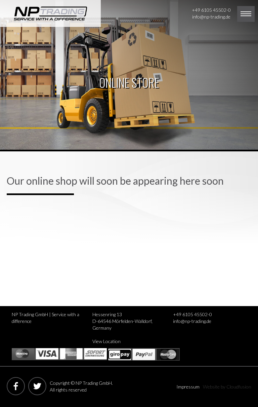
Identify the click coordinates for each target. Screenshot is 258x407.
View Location (106, 341)
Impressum (188, 387)
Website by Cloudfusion (227, 387)
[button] (246, 14)
